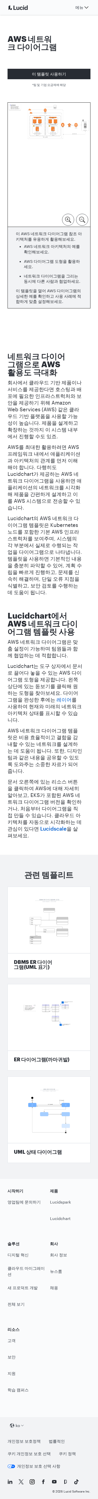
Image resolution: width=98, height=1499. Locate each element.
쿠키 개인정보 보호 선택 (29, 1453)
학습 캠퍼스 (18, 1389)
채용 (54, 1287)
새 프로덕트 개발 (23, 1287)
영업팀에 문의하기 (24, 1202)
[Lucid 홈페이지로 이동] (24, 7)
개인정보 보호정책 (24, 1441)
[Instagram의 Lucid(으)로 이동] (32, 1481)
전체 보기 (16, 1304)
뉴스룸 (56, 1271)
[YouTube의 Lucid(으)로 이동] (54, 1481)
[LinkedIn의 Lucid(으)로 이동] (10, 1481)
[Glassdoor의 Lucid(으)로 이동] (65, 1481)
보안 (12, 1357)
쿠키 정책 (67, 1453)
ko (18, 1425)
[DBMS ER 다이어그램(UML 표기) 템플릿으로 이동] (49, 932)
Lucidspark (60, 1202)
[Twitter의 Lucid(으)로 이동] (21, 1481)
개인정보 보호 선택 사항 (38, 1466)
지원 (12, 1373)
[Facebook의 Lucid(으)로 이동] (43, 1481)
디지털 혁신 (18, 1254)
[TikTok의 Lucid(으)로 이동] (76, 1481)
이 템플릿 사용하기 (49, 73)
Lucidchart (60, 1218)
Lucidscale (53, 829)
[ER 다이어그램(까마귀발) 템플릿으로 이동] (49, 1027)
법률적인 (57, 1441)
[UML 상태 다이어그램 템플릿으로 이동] (49, 1120)
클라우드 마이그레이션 (26, 1271)
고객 (12, 1340)
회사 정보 (58, 1254)
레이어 (64, 700)
